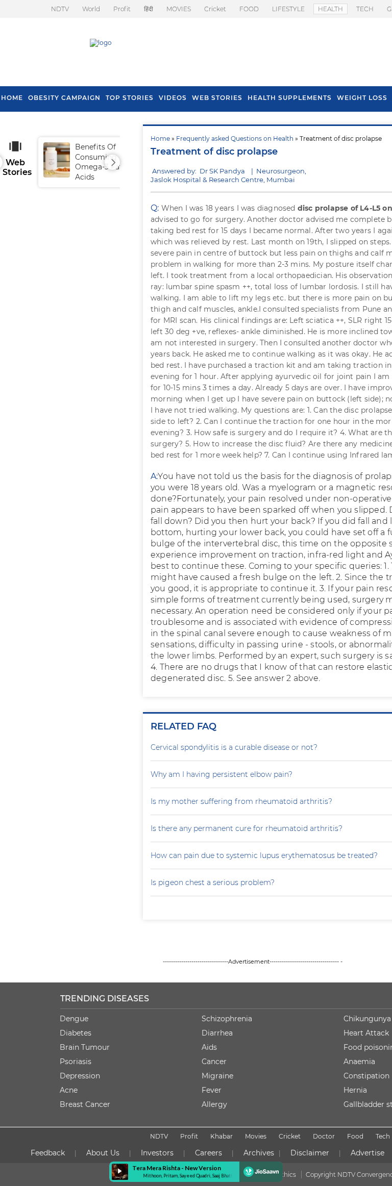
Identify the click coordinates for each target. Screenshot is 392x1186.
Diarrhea (217, 1033)
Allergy (214, 1104)
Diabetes (75, 1033)
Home (160, 138)
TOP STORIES (130, 98)
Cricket (215, 9)
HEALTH (330, 9)
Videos (173, 98)
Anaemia (359, 1061)
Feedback (48, 1152)
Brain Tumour (85, 1047)
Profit (122, 9)
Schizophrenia (227, 1018)
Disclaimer (309, 1152)
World (91, 9)
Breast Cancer (85, 1104)
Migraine (217, 1075)
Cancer (214, 1061)
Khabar (221, 1136)
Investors (157, 1152)
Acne (69, 1090)
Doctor (324, 1136)
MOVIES (178, 9)
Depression (80, 1075)
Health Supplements (290, 98)
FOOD (249, 9)
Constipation (366, 1075)
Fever (212, 1090)
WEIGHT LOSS (362, 98)
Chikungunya (367, 1018)
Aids (209, 1047)
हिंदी (148, 9)
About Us (102, 1152)
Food (355, 1136)
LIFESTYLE (288, 9)
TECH (365, 9)
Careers (208, 1152)
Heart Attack (366, 1033)
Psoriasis (75, 1061)
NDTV (60, 9)
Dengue (74, 1018)
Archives (258, 1152)
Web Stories (217, 98)
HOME (12, 98)
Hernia (355, 1090)
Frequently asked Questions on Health (234, 138)
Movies (255, 1136)
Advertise (367, 1152)
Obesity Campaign (64, 98)
